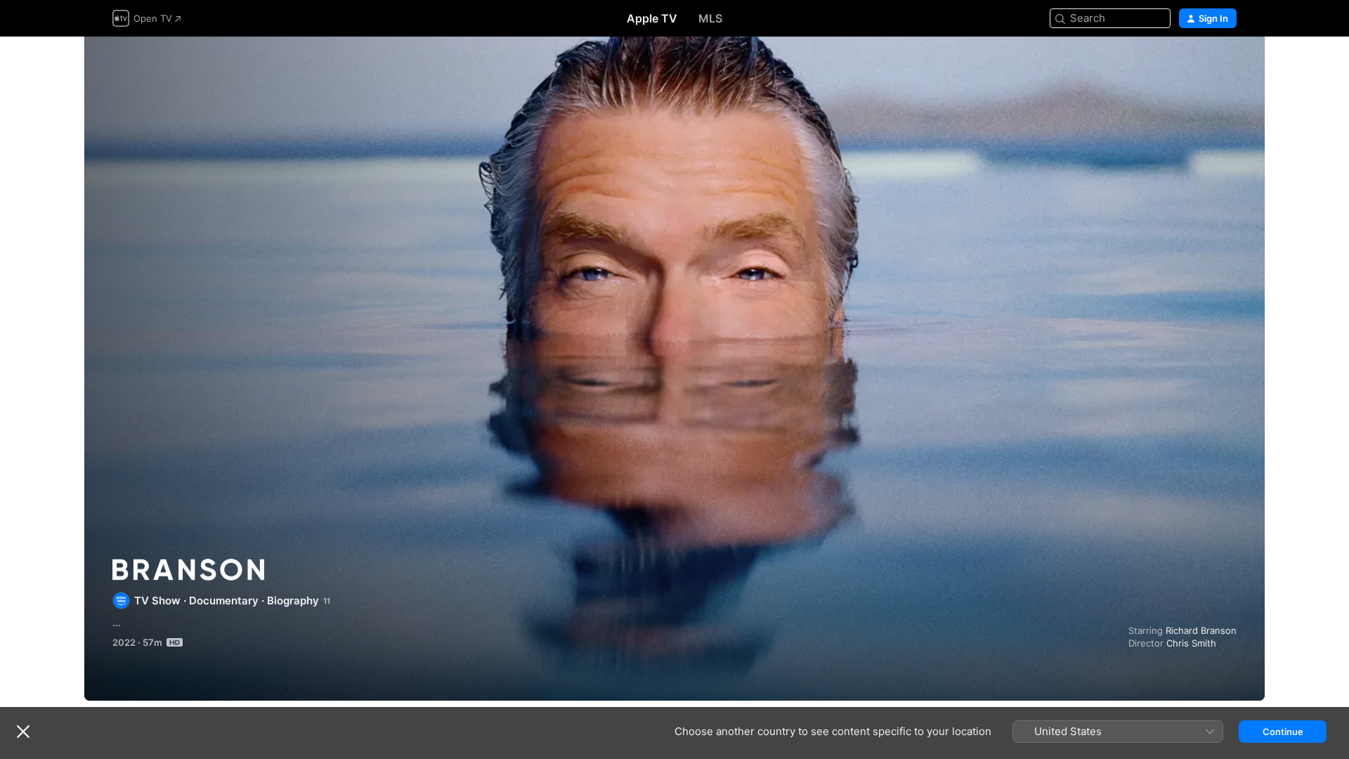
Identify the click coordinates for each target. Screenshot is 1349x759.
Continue (1283, 731)
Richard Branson (1201, 630)
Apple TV (652, 18)
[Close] (23, 731)
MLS (710, 18)
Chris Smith (1191, 643)
